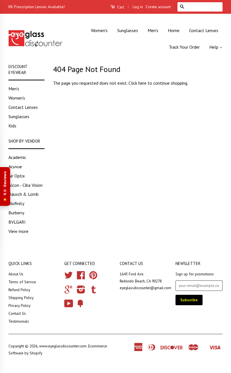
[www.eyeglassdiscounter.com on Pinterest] (93, 277)
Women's (99, 30)
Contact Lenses (203, 30)
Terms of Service (22, 281)
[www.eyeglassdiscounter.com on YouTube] (68, 305)
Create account (158, 6)
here (142, 83)
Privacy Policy (19, 305)
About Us (15, 274)
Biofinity (16, 203)
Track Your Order (184, 47)
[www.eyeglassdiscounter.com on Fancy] (80, 305)
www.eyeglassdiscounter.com (62, 346)
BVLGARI (17, 222)
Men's (153, 30)
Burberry (16, 212)
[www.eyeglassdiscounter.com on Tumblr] (93, 291)
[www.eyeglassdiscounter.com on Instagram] (81, 291)
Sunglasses (127, 30)
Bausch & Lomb (23, 194)
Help (214, 47)
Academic (17, 157)
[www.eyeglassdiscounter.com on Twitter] (68, 277)
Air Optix (16, 176)
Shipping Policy (21, 297)
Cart (120, 7)
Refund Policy (19, 289)
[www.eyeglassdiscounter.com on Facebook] (81, 277)
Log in (138, 6)
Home (173, 30)
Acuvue (15, 166)
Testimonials (18, 321)
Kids (12, 126)
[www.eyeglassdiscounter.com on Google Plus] (68, 291)
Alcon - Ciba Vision (25, 185)
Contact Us (17, 313)
